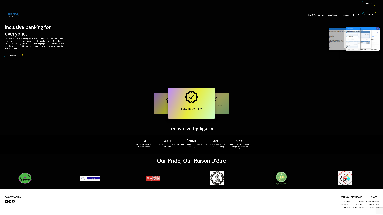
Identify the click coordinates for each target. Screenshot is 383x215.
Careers (347, 207)
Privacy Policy (374, 204)
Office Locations (358, 207)
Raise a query (359, 204)
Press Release (345, 204)
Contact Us (13, 55)
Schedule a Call (369, 15)
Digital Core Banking (316, 15)
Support (361, 201)
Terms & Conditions (372, 201)
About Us (356, 15)
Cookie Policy (374, 207)
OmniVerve (332, 15)
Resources (344, 15)
